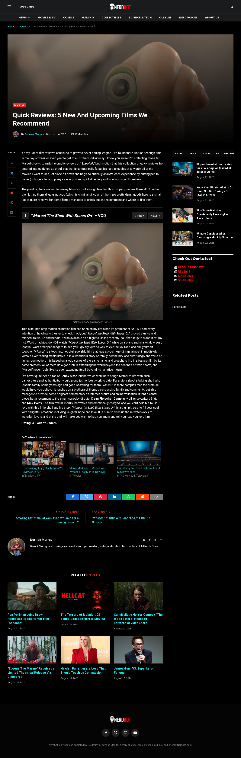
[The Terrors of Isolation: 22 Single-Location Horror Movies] (85, 596)
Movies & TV (47, 17)
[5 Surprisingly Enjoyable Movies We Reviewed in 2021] (44, 453)
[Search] (231, 7)
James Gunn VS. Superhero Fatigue (133, 670)
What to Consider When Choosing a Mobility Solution (215, 235)
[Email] (12, 212)
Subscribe (26, 6)
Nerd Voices (188, 17)
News (23, 17)
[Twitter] (12, 173)
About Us (212, 17)
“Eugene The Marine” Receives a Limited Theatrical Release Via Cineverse (31, 673)
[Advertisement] (120, 74)
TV (217, 153)
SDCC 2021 (185, 276)
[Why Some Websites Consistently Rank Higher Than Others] (182, 215)
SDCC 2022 (185, 280)
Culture (165, 17)
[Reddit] (12, 193)
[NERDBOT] (120, 6)
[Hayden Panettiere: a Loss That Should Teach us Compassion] (85, 650)
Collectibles (111, 17)
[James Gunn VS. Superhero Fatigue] (138, 650)
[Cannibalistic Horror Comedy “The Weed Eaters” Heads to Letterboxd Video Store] (138, 596)
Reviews (229, 153)
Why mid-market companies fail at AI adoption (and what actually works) (214, 168)
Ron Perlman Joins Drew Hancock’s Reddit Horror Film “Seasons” (28, 619)
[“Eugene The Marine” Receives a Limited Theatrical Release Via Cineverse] (32, 650)
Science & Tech (140, 17)
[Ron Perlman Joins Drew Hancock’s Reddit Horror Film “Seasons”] (32, 596)
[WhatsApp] (12, 202)
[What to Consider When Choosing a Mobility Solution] (182, 238)
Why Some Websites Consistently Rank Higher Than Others (212, 214)
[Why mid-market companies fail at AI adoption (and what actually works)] (182, 169)
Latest (179, 153)
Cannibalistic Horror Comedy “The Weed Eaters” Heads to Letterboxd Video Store (138, 619)
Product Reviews (191, 267)
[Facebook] (12, 163)
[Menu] (9, 7)
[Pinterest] (12, 183)
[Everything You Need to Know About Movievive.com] (139, 453)
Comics (69, 17)
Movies (19, 105)
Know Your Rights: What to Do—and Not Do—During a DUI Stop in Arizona (215, 191)
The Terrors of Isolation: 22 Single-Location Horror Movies (83, 617)
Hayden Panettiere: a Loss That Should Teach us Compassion (83, 670)
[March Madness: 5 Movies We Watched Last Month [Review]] (91, 453)
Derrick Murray (34, 134)
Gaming (88, 17)
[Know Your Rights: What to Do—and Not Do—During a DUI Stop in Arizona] (182, 192)
